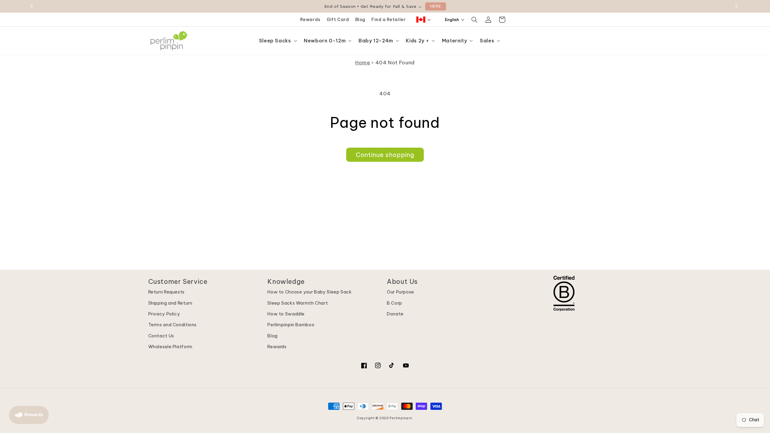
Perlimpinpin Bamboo (290, 324)
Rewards (310, 19)
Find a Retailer (388, 19)
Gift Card (338, 19)
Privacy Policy (164, 314)
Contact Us (161, 336)
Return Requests (166, 292)
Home (362, 62)
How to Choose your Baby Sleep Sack (309, 292)
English (452, 19)
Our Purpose (400, 292)
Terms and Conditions (172, 324)
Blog (360, 19)
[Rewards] (29, 415)
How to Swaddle (286, 314)
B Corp (394, 303)
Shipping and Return (170, 303)
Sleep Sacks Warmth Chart (297, 303)
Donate (395, 314)
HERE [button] (435, 6)
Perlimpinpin (401, 418)
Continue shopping (385, 154)
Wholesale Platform (170, 346)
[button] (737, 6)
